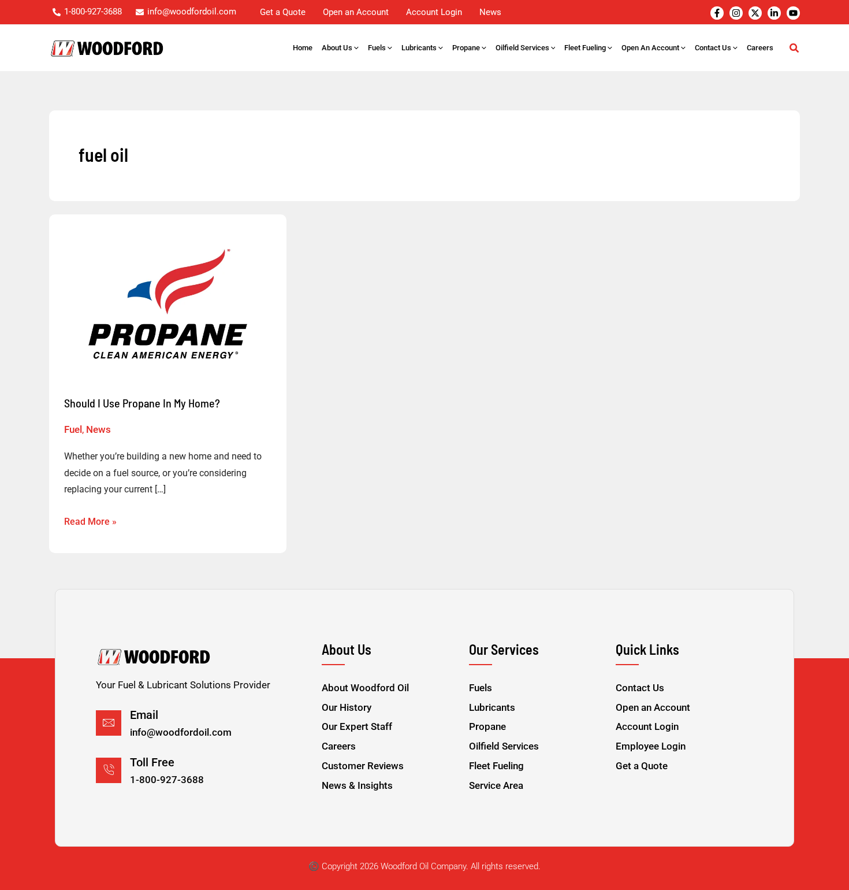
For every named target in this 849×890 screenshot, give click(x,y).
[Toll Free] (108, 770)
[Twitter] (755, 13)
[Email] (108, 723)
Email (144, 715)
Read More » (90, 520)
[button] (355, 48)
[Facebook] (717, 13)
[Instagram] (736, 13)
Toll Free (152, 762)
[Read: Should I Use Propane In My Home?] (168, 304)
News (98, 429)
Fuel (73, 429)
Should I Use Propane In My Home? (142, 403)
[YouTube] (793, 13)
